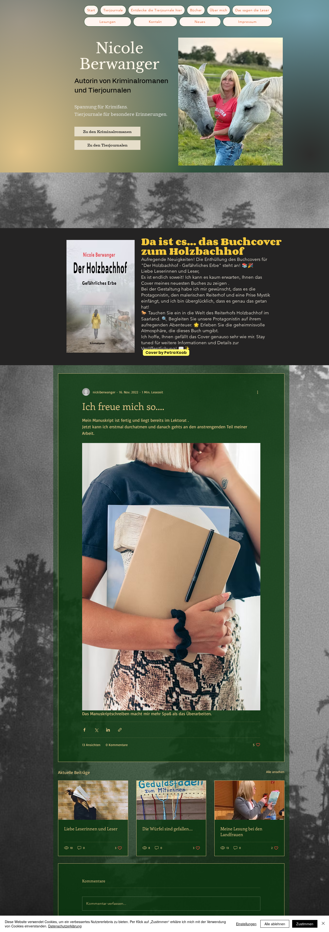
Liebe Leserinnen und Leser (91, 829)
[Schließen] (323, 923)
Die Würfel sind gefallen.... (167, 829)
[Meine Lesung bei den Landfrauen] (249, 800)
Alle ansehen (275, 772)
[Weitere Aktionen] (257, 392)
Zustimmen (304, 923)
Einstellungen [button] (246, 923)
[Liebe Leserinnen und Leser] (93, 800)
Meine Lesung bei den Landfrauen (241, 831)
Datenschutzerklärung (65, 926)
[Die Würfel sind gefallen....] (171, 800)
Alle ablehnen (274, 923)
